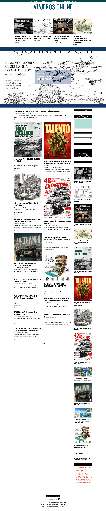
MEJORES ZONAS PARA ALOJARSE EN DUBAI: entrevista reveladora (25, 297)
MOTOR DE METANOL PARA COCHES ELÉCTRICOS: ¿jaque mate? (25, 264)
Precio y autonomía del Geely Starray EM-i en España (61, 38)
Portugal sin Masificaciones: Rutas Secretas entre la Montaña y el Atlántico (82, 39)
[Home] (91, 7)
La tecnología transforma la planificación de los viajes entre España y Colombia (27, 329)
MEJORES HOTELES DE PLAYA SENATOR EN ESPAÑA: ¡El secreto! (27, 280)
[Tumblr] (89, 7)
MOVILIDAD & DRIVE (46, 1)
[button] (90, 138)
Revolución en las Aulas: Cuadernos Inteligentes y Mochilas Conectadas (82, 472)
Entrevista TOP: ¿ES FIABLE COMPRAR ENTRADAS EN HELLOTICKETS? (23, 38)
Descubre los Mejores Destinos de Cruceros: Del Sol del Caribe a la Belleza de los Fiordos (57, 239)
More (15, 119)
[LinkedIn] (86, 7)
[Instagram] (82, 7)
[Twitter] (81, 7)
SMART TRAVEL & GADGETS (35, 1)
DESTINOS (74, 1)
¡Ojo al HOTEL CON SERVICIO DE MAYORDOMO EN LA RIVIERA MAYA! (55, 285)
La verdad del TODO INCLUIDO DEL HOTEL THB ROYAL (27, 160)
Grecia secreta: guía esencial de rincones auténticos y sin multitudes (27, 220)
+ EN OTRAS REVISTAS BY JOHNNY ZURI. (83, 464)
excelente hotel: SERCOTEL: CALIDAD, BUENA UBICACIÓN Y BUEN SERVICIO (38, 111)
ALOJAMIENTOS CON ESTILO (57, 1)
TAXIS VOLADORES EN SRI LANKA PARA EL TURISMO (42, 37)
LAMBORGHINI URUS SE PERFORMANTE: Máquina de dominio (57, 315)
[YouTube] (88, 7)
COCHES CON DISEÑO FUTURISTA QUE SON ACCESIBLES (57, 222)
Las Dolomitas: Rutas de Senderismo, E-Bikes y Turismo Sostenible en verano (57, 299)
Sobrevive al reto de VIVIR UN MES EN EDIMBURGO (26, 204)
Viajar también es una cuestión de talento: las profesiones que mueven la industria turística (57, 163)
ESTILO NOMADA (67, 1)
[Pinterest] (84, 7)
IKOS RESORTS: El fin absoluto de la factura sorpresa (25, 313)
